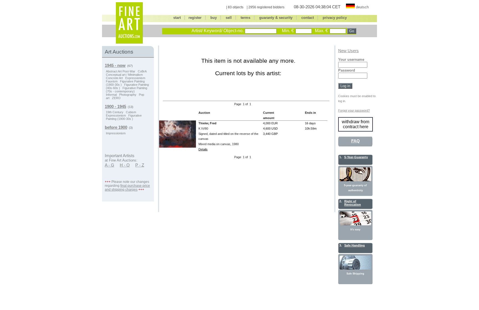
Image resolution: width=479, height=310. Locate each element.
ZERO (116, 98)
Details (203, 149)
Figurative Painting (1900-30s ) (124, 117)
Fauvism (112, 81)
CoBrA (142, 71)
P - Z (139, 165)
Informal (111, 94)
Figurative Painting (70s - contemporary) (126, 89)
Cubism (131, 112)
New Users (348, 51)
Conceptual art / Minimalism (124, 74)
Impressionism (116, 133)
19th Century (114, 112)
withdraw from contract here (355, 124)
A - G (109, 165)
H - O (125, 165)
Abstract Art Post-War (120, 71)
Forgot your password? (354, 110)
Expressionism (135, 78)
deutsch (362, 7)
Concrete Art (114, 78)
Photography (127, 94)
